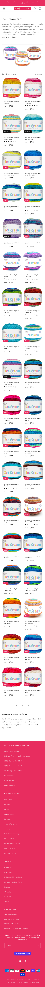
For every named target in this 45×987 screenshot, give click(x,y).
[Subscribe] (38, 945)
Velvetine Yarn (9, 776)
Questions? (8, 872)
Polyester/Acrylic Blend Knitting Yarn (17, 756)
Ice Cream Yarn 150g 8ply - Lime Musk (12, 102)
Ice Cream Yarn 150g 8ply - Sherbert (33, 207)
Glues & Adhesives (10, 824)
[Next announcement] (41, 2)
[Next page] (28, 705)
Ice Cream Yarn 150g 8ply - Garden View (12, 589)
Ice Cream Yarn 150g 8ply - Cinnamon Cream (12, 207)
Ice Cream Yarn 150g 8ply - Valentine (12, 419)
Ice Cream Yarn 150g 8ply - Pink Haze (33, 102)
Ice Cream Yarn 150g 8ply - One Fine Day (33, 138)
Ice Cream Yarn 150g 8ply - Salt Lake (33, 658)
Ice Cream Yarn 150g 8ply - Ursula (12, 275)
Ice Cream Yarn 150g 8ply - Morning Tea (12, 622)
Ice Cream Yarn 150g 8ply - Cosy (33, 243)
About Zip (7, 902)
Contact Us (8, 897)
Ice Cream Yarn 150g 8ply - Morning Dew (33, 622)
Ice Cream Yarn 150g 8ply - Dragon (12, 521)
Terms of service (23, 982)
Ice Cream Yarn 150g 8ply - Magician (12, 557)
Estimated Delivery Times (13, 882)
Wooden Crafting (10, 853)
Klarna (18, 928)
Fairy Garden (8, 819)
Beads (6, 809)
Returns (7, 887)
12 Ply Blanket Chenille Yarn (14, 761)
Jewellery (7, 829)
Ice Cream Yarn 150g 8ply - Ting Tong (33, 275)
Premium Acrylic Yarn (11, 751)
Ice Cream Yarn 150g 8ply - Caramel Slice (33, 521)
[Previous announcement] (4, 2)
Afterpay (7, 928)
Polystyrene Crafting (11, 834)
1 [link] (16, 706)
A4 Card (7, 804)
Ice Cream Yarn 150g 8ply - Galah (12, 691)
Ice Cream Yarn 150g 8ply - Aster (33, 691)
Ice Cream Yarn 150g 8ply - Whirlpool (33, 485)
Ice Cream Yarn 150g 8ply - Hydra (12, 452)
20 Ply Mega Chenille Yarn (13, 771)
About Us (7, 892)
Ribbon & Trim (9, 839)
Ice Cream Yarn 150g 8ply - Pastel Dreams (12, 383)
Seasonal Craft (9, 849)
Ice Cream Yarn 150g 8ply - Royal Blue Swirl (33, 174)
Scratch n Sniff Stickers (12, 844)
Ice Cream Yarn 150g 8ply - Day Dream (12, 347)
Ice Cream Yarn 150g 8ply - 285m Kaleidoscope (33, 589)
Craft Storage (9, 814)
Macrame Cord (9, 781)
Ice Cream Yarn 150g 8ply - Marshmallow (12, 138)
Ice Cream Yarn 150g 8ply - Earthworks (33, 311)
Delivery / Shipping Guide (13, 877)
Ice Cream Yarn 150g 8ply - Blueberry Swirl (12, 243)
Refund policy (36, 979)
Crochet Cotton (9, 786)
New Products (9, 799)
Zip (12, 928)
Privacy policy (12, 982)
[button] (4, 8)
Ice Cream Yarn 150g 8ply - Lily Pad (33, 347)
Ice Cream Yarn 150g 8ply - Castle (33, 383)
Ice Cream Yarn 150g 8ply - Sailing (33, 419)
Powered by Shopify (24, 979)
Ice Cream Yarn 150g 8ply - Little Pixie (33, 452)
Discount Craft (14, 979)
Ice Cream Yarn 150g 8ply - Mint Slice (12, 485)
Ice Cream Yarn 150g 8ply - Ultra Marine (33, 557)
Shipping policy (34, 982)
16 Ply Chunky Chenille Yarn (14, 766)
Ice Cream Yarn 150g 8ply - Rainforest (12, 311)
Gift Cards (7, 867)
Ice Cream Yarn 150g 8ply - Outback (12, 658)
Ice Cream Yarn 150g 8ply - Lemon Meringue (12, 174)
